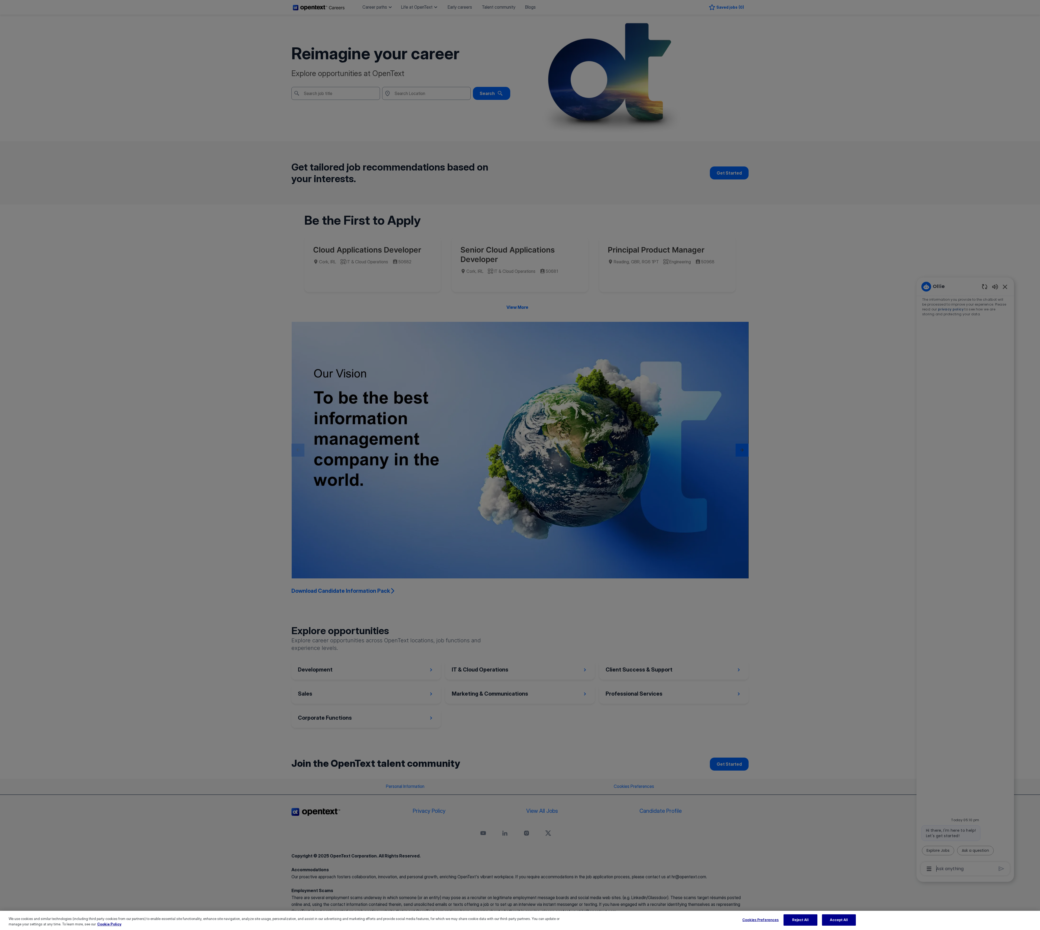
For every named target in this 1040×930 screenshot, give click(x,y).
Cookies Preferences (760, 920)
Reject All (800, 920)
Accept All (838, 920)
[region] (520, 920)
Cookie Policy (109, 924)
